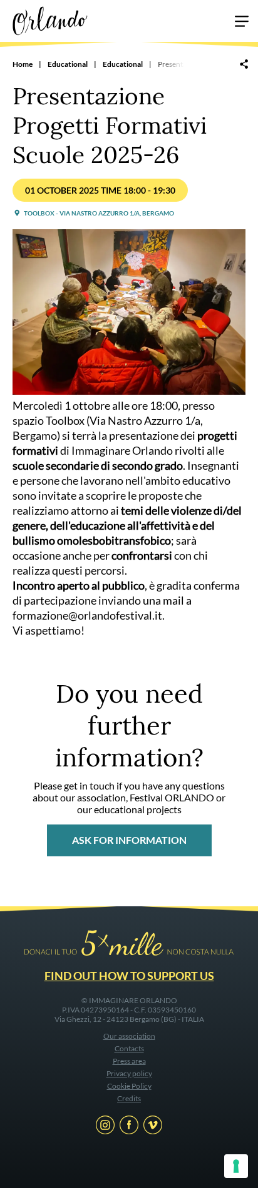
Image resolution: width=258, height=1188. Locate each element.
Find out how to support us (129, 976)
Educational (68, 64)
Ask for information (129, 840)
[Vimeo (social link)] (152, 1127)
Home (23, 64)
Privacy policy (129, 1073)
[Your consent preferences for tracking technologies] (236, 1166)
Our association (129, 1036)
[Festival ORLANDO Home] (50, 19)
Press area (129, 1061)
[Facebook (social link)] (129, 1127)
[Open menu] (242, 23)
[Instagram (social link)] (105, 1127)
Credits (129, 1098)
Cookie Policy (129, 1086)
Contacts (129, 1048)
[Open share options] (244, 65)
